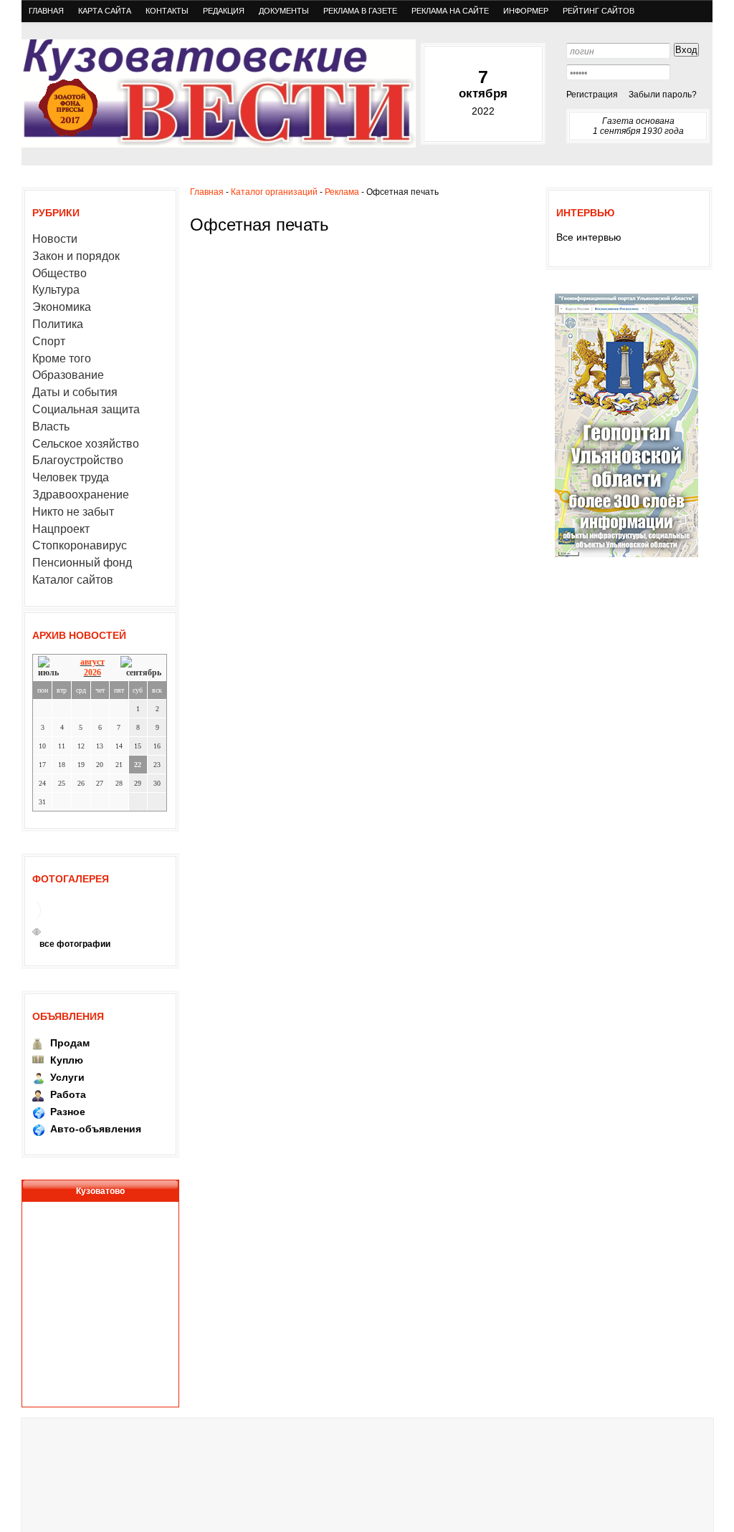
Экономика (61, 307)
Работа (68, 1094)
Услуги (67, 1077)
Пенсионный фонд (82, 563)
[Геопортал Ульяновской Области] (626, 556)
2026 (92, 673)
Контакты (167, 10)
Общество (59, 273)
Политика (57, 324)
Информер (525, 10)
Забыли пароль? (663, 95)
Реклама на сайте (450, 10)
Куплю (66, 1060)
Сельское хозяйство (85, 444)
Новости (54, 239)
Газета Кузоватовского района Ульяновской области (219, 93)
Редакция (223, 10)
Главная (46, 10)
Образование (68, 375)
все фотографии (74, 944)
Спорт (48, 341)
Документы (284, 10)
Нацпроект (61, 529)
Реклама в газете (360, 10)
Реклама (342, 192)
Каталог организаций (274, 192)
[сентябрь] (140, 667)
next (39, 931)
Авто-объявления (95, 1128)
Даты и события (75, 392)
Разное (67, 1111)
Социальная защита (86, 409)
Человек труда (70, 477)
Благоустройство (77, 460)
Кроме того (61, 358)
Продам (70, 1043)
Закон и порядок (76, 256)
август (92, 662)
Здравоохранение (80, 494)
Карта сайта (104, 10)
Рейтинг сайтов (598, 10)
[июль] (51, 667)
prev (34, 931)
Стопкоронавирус (79, 545)
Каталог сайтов (72, 580)
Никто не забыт (73, 512)
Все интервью (588, 237)
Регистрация (592, 95)
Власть (51, 426)
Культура (56, 290)
